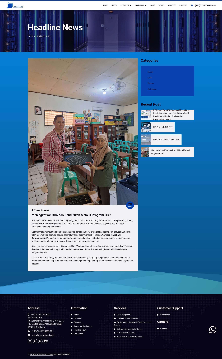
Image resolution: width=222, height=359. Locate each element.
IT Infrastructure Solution (127, 318)
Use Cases (78, 333)
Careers (183, 5)
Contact (172, 5)
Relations (139, 5)
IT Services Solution (125, 333)
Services (125, 5)
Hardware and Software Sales (129, 336)
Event (150, 72)
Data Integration (123, 315)
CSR (150, 78)
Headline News (80, 330)
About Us (78, 318)
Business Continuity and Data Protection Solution (132, 323)
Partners (77, 322)
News (152, 5)
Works (161, 5)
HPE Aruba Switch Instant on (166, 139)
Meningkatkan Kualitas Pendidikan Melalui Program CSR (170, 152)
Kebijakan (152, 89)
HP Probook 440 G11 (163, 127)
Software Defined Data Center (129, 329)
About (114, 5)
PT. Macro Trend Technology (41, 354)
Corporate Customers (83, 326)
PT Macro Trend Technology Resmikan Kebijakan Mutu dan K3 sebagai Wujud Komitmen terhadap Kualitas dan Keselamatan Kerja (171, 115)
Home (105, 5)
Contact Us (165, 315)
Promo (151, 83)
